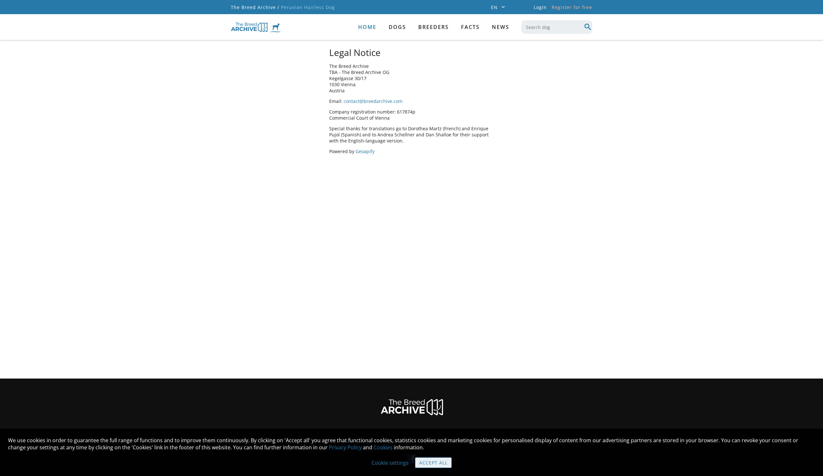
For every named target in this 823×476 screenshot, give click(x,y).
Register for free (572, 7)
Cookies (383, 447)
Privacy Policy (345, 447)
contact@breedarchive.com (373, 101)
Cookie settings (390, 462)
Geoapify (365, 151)
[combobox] (557, 27)
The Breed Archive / (255, 7)
